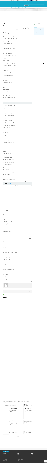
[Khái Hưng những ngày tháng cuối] (6, 424)
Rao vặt (32, 454)
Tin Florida (2, 448)
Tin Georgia (6, 448)
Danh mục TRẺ (5, 454)
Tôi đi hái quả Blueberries (27, 408)
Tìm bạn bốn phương (20, 459)
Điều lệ (4, 455)
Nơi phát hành (5, 460)
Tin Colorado (25, 448)
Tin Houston (10, 448)
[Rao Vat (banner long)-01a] (34, 3)
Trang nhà (6, 451)
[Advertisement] (23, 16)
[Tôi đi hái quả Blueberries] (21, 413)
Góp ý (18, 455)
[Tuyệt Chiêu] (21, 432)
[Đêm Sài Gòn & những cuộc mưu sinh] (21, 405)
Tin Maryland (34, 448)
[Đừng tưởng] (21, 422)
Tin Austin (21, 448)
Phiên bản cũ (19, 461)
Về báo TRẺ (4, 461)
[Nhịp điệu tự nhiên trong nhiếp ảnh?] (6, 409)
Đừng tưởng (25, 420)
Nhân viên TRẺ (5, 459)
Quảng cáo (32, 455)
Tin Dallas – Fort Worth (16, 448)
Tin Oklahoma (30, 448)
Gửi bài (18, 454)
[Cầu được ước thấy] (6, 432)
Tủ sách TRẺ (18, 460)
